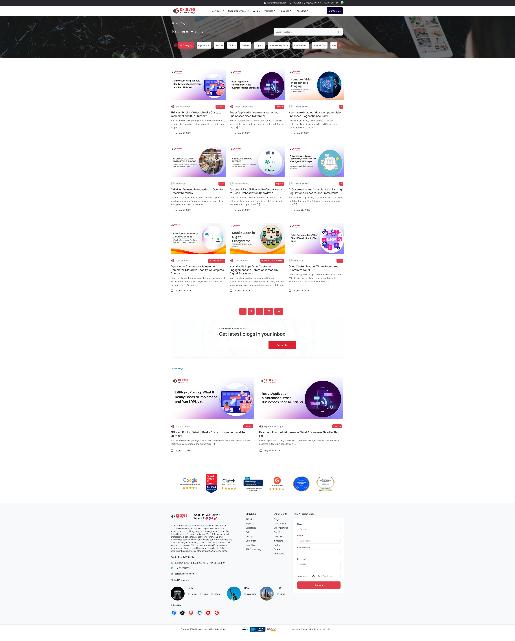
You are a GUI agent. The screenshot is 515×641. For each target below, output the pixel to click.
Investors (278, 540)
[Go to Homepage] (174, 613)
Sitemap (296, 629)
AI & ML (249, 519)
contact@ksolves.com (276, 3)
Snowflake (251, 545)
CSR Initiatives (281, 527)
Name (300, 524)
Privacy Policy (307, 629)
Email (300, 536)
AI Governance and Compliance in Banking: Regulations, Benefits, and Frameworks (316, 191)
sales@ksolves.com (185, 573)
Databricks (251, 540)
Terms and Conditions (323, 629)
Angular (259, 45)
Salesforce (251, 527)
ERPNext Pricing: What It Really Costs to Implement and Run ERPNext (196, 114)
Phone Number (304, 547)
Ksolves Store (280, 523)
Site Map (278, 532)
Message (301, 559)
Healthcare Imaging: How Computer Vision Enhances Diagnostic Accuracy (315, 114)
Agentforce (203, 45)
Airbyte (219, 45)
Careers (278, 549)
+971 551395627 (331, 3)
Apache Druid (300, 45)
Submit (319, 585)
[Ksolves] (183, 11)
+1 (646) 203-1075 (313, 3)
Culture (277, 545)
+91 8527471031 (182, 568)
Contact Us (335, 10)
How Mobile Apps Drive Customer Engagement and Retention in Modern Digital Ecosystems (254, 270)
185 (269, 311)
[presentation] (176, 45)
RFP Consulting (253, 549)
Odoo (248, 532)
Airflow (232, 45)
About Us (278, 536)
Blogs (276, 519)
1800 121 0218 (297, 3)
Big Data (250, 523)
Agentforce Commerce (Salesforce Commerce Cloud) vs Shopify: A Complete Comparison (197, 270)
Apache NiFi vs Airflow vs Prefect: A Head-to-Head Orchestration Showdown (256, 191)
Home (175, 23)
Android (245, 45)
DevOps (249, 536)
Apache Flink (320, 45)
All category (186, 45)
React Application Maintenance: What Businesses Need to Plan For (254, 114)
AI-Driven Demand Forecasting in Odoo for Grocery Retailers (197, 191)
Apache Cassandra (278, 45)
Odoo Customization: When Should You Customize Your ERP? (314, 268)
